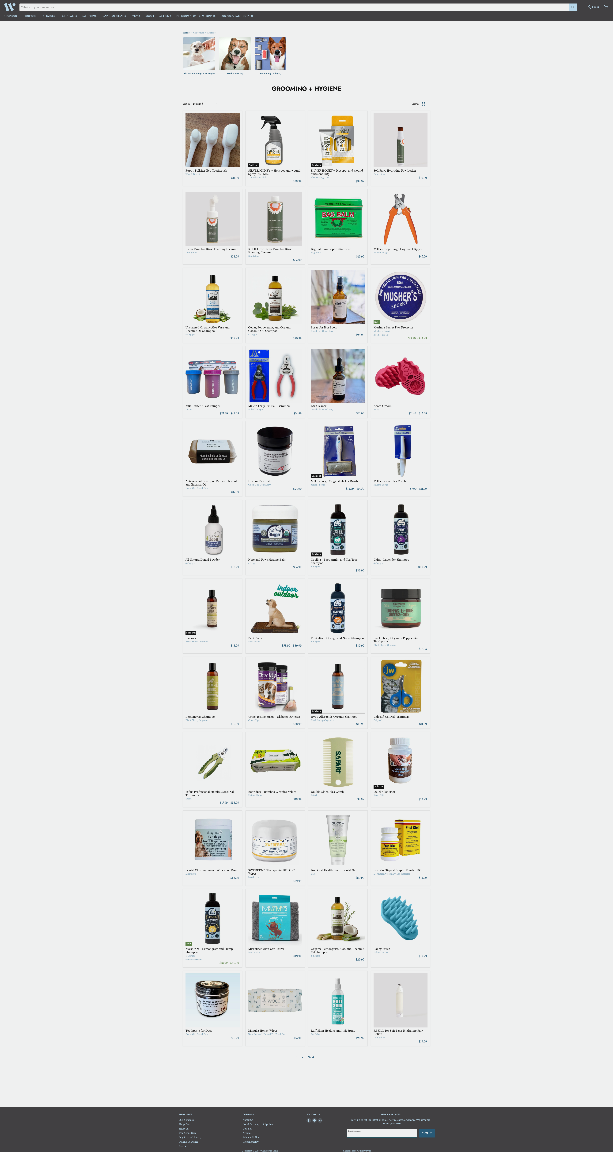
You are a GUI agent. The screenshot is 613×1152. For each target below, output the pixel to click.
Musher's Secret (382, 331)
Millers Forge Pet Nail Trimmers (269, 406)
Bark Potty (255, 638)
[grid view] (423, 104)
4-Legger (190, 334)
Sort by (186, 104)
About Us (248, 1120)
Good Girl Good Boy (322, 331)
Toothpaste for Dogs (198, 1030)
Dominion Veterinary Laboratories (392, 874)
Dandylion (379, 174)
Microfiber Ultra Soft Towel (266, 948)
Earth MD (379, 795)
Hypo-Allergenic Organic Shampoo (334, 716)
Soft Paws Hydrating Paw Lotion (395, 170)
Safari (188, 799)
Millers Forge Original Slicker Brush (334, 481)
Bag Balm (316, 252)
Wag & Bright (192, 174)
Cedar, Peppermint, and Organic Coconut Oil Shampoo (269, 329)
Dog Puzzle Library (190, 1137)
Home (186, 33)
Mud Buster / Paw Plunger (202, 406)
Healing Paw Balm (260, 481)
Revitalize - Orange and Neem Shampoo (337, 638)
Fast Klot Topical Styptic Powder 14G (397, 870)
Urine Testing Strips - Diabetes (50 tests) (274, 716)
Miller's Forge (381, 252)
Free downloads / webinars (196, 16)
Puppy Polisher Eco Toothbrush (206, 170)
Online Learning (188, 1141)
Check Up (253, 720)
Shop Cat (30, 16)
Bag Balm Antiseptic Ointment (331, 249)
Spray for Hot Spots (324, 327)
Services (49, 16)
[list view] (428, 104)
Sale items (89, 16)
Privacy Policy (251, 1137)
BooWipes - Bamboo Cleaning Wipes (272, 791)
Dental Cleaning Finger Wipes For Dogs (211, 870)
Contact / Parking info (236, 16)
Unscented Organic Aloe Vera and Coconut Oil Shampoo (207, 329)
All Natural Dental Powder (202, 559)
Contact (247, 1128)
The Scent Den (187, 1133)
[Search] (573, 7)
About (149, 16)
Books (182, 1146)
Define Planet (255, 795)
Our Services (186, 1120)
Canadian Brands (114, 16)
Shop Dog (11, 16)
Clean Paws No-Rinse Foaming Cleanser (211, 249)
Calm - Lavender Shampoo (391, 559)
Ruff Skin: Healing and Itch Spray (333, 1030)
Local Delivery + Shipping (258, 1124)
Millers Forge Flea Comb (390, 481)
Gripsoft (378, 720)
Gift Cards (69, 16)
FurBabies (316, 1034)
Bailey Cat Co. (381, 952)
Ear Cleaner (318, 406)
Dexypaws (190, 874)
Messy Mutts (255, 952)
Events (136, 16)
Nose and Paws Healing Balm (267, 559)
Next (311, 1057)
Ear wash (191, 638)
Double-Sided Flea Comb (327, 791)
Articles (165, 16)
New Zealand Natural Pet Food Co (266, 1034)
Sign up (427, 1133)
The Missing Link (257, 177)
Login (595, 7)
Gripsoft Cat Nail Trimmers (391, 716)
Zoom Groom (383, 406)
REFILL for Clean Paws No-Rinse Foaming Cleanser (270, 250)
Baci (313, 874)
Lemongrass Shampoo (200, 716)
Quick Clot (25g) (384, 791)
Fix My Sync (364, 1151)
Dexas (188, 409)
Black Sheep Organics (196, 641)
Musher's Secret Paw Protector (393, 327)
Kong (376, 409)
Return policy (251, 1141)
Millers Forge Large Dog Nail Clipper (398, 249)
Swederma (253, 877)
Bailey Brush (382, 948)
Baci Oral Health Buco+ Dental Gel (333, 870)
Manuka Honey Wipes (262, 1030)
